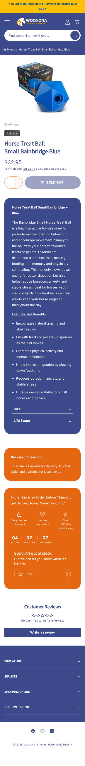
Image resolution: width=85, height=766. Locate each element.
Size (17, 409)
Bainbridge (11, 124)
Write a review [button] (42, 632)
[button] (7, 22)
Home (11, 49)
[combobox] (42, 35)
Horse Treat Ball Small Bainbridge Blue (44, 49)
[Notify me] (66, 574)
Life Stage (22, 421)
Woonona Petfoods (35, 744)
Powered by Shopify (60, 744)
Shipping (29, 168)
